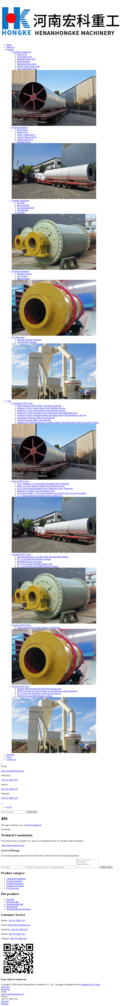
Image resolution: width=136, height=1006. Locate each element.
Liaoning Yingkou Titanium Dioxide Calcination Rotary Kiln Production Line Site (51, 415)
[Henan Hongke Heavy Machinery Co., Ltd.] (61, 40)
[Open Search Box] (2, 764)
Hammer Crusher (24, 274)
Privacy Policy (94, 984)
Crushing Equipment (20, 271)
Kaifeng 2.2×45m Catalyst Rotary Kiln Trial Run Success (41, 408)
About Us (10, 47)
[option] (70, 807)
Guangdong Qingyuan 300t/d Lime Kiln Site (36, 418)
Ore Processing (18, 337)
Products (10, 49)
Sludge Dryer (22, 132)
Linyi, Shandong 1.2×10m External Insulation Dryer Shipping (43, 484)
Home (9, 45)
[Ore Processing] (54, 398)
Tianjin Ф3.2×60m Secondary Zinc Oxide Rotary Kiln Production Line (47, 413)
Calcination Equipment (21, 52)
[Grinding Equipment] (54, 269)
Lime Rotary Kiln (24, 57)
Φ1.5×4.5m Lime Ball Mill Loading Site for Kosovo (39, 693)
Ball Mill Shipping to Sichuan (29, 561)
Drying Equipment (19, 127)
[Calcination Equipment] (54, 125)
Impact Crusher (23, 278)
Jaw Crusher (22, 276)
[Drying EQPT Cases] (54, 552)
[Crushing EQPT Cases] (54, 684)
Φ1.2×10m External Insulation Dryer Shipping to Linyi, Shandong (45, 488)
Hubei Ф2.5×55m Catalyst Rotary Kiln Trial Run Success (41, 410)
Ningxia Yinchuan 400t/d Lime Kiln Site (34, 420)
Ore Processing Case (20, 686)
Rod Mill (21, 212)
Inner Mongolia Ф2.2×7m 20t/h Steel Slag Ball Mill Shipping (43, 557)
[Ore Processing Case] (54, 752)
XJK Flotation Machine (27, 342)
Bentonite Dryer (24, 142)
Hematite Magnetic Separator (29, 340)
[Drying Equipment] (54, 198)
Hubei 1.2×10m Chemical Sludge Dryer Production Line (41, 486)
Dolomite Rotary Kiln (26, 59)
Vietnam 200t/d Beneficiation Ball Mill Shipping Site (39, 689)
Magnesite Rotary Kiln (26, 64)
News (8, 757)
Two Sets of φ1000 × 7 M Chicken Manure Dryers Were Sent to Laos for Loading (51, 493)
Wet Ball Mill (22, 210)
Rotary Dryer (22, 130)
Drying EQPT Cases (20, 481)
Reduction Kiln (23, 61)
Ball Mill (20, 203)
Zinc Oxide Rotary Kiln (27, 69)
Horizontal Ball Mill (25, 208)
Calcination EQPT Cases (22, 403)
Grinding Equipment (20, 200)
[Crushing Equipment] (54, 335)
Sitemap (84, 984)
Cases (8, 401)
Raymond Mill (23, 205)
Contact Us (11, 759)
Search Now (32, 812)
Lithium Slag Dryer (25, 139)
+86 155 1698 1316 (9, 780)
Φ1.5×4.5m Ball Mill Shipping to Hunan (34, 559)
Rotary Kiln (22, 54)
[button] (5, 987)
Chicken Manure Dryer (27, 137)
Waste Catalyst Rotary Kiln (28, 66)
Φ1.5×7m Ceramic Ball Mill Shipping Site (34, 564)
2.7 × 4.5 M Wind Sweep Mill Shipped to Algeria (37, 566)
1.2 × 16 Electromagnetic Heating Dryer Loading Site (39, 495)
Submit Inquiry (106, 867)
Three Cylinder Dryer (26, 135)
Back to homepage (34, 825)
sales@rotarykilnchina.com (12, 771)
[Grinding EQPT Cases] (54, 623)
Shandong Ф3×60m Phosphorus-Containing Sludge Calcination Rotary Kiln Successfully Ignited (57, 422)
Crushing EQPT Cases (21, 625)
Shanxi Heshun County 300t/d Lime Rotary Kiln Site (39, 406)
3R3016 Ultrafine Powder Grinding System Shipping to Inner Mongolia (47, 691)
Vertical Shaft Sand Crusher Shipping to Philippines (38, 627)
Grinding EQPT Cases (21, 554)
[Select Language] (2, 803)
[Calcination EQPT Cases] (54, 479)
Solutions (10, 755)
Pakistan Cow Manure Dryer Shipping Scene (36, 491)
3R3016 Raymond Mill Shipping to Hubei (34, 696)
